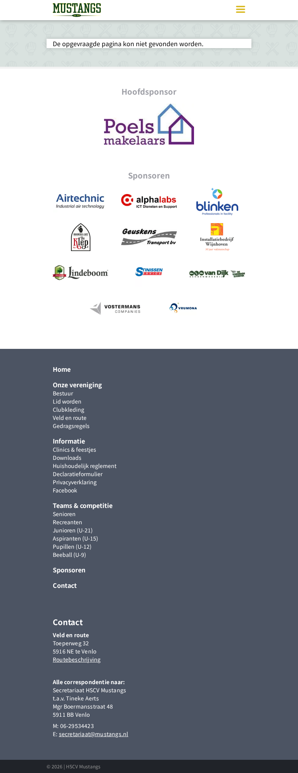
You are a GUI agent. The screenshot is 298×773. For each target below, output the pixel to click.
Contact (65, 585)
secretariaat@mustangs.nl (93, 734)
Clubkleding (68, 409)
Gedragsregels (71, 426)
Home (62, 369)
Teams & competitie (83, 505)
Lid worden (67, 401)
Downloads (67, 457)
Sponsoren (69, 569)
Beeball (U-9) (69, 554)
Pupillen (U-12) (72, 546)
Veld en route (70, 417)
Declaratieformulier (77, 474)
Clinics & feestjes (74, 449)
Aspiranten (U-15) (75, 538)
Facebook (65, 490)
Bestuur (63, 393)
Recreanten (67, 522)
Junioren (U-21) (73, 530)
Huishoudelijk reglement (84, 466)
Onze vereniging (77, 384)
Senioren (64, 514)
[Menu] (240, 9)
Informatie (69, 440)
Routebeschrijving (76, 659)
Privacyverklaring (75, 482)
